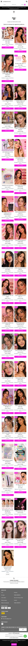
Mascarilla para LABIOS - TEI (20, 63)
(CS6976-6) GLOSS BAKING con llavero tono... (20, 241)
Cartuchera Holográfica (7, 488)
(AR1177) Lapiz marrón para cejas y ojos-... (8, 40)
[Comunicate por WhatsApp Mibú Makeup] (25, 636)
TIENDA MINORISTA (17, 595)
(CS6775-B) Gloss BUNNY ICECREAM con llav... (20, 323)
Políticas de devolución (5, 602)
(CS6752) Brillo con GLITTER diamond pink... (20, 186)
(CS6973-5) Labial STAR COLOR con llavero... (7, 268)
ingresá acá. (21, 636)
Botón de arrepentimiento (14, 637)
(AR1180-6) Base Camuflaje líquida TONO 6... (20, 378)
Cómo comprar (3, 597)
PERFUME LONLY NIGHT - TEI (20, 511)
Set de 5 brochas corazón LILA (8, 101)
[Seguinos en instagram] (2, 624)
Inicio (2, 592)
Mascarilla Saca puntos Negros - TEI (20, 485)
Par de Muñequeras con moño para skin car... (7, 510)
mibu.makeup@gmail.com (7, 618)
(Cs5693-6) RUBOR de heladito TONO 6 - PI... (20, 296)
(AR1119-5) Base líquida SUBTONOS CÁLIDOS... (7, 567)
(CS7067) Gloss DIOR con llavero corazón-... (7, 351)
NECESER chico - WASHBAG (20, 462)
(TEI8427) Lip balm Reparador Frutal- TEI (20, 212)
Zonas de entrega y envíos (18, 597)
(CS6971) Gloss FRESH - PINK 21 (20, 350)
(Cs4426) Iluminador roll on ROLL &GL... (20, 44)
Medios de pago (4, 600)
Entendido (14, 644)
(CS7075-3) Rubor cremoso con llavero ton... (7, 323)
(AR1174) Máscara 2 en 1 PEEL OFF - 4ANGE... (7, 152)
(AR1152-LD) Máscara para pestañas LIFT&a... (20, 540)
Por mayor (2, 595)
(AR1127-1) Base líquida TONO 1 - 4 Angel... (7, 434)
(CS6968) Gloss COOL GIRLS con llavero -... (7, 296)
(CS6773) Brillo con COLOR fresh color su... (20, 158)
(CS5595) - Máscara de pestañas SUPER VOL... (20, 268)
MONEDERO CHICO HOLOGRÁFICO (7, 185)
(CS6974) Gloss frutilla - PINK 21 (7, 378)
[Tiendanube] (14, 633)
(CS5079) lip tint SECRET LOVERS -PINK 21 (7, 540)
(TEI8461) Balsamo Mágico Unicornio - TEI (7, 406)
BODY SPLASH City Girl (8, 124)
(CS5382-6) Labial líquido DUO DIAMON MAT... (7, 74)
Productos (15, 592)
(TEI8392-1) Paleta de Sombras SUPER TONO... (20, 406)
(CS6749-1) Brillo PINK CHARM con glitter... (7, 241)
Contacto (15, 600)
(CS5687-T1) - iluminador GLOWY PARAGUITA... (20, 129)
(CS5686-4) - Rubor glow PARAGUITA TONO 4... (20, 101)
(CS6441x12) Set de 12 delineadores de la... (8, 213)
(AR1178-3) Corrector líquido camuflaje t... (20, 434)
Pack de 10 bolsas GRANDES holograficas (8, 461)
